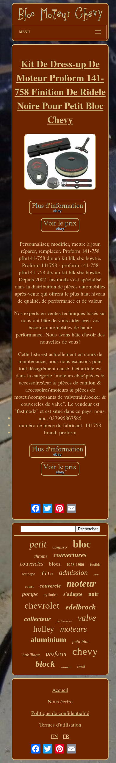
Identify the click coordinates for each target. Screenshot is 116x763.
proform (56, 653)
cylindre (50, 595)
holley (43, 629)
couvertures (70, 555)
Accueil (60, 689)
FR (66, 736)
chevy (85, 651)
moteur (81, 583)
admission (73, 572)
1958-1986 (75, 564)
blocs (54, 564)
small (81, 666)
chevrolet (42, 605)
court (29, 586)
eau (96, 574)
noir (93, 594)
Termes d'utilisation (60, 724)
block (45, 663)
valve (87, 617)
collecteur (37, 618)
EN (54, 736)
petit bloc (81, 641)
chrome (41, 556)
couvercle (50, 586)
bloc (82, 544)
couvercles (31, 564)
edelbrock (80, 607)
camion (66, 667)
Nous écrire (60, 701)
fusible (95, 565)
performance (64, 621)
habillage (31, 654)
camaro (59, 547)
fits (47, 574)
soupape (28, 574)
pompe (30, 593)
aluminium (48, 639)
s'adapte (72, 594)
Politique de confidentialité (60, 712)
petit (37, 544)
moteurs (73, 628)
